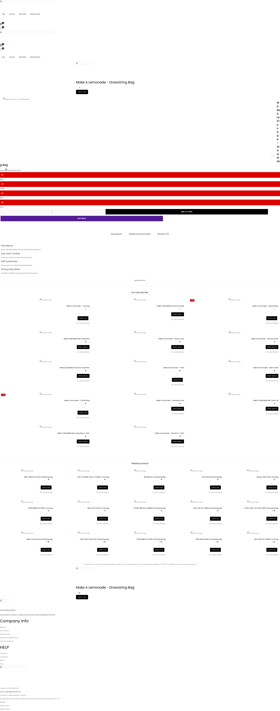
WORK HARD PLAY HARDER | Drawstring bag (149, 508)
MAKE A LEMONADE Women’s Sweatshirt (74, 368)
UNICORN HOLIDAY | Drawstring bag (209, 539)
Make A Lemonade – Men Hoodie (265, 368)
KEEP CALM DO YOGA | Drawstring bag (38, 477)
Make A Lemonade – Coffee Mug (76, 400)
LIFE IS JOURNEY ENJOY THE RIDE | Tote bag (93, 477)
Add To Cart (82, 92)
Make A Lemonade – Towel (174, 368)
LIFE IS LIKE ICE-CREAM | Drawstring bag (207, 508)
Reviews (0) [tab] (163, 234)
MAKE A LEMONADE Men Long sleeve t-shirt (73, 433)
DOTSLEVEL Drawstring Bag (212, 477)
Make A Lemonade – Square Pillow (265, 306)
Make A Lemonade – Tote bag (77, 306)
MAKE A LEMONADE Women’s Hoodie (170, 306)
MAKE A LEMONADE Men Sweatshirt (76, 339)
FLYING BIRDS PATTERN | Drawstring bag (150, 539)
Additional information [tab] (140, 234)
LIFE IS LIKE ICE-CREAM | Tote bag (266, 539)
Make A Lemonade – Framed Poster (264, 339)
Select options (177, 314)
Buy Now (82, 218)
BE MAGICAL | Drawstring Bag (154, 477)
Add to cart (186, 211)
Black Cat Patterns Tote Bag (98, 508)
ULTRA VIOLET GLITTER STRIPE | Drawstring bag (261, 508)
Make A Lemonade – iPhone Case (171, 339)
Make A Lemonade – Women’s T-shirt (169, 433)
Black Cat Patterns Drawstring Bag (40, 539)
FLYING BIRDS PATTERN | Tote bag (40, 508)
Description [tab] (116, 234)
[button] (83, 323)
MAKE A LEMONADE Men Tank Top (265, 400)
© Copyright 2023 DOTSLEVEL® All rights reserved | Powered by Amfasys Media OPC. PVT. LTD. (30, 699)
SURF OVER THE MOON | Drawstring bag (94, 539)
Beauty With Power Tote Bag (267, 477)
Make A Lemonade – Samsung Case (170, 400)
